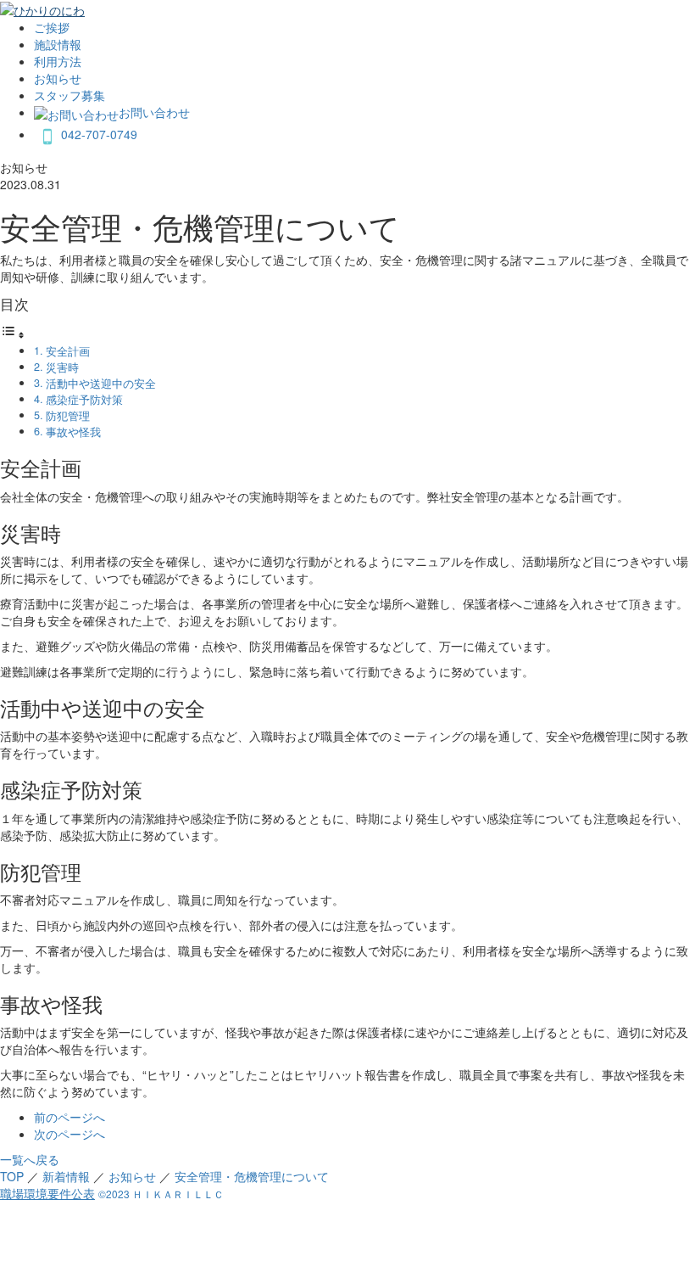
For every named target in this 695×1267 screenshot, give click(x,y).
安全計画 (68, 351)
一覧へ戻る (29, 1159)
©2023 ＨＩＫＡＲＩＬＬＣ (161, 1193)
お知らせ (57, 78)
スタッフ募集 (69, 95)
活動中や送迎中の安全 (101, 383)
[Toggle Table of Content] (12, 334)
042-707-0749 (99, 134)
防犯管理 (68, 415)
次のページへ (69, 1133)
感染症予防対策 (84, 399)
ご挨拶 (52, 27)
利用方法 (57, 61)
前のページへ (69, 1116)
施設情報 (57, 44)
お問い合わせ (154, 112)
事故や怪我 (73, 432)
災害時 (62, 367)
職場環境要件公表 (47, 1193)
